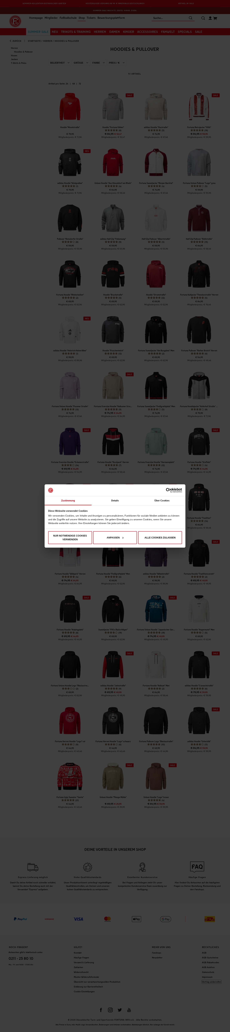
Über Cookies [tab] (161, 500)
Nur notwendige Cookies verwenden (70, 537)
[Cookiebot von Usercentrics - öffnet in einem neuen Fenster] (168, 490)
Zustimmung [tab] (68, 500)
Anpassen (113, 537)
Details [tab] (115, 500)
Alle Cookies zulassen (160, 537)
